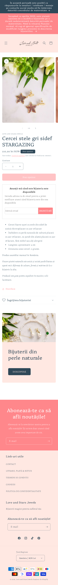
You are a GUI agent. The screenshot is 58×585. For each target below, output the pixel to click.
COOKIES (10, 484)
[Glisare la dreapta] (35, 128)
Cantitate (6, 160)
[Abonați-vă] (48, 441)
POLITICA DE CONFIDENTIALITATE (23, 491)
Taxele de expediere (18, 156)
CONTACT (11, 464)
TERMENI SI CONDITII (17, 477)
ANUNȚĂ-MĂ (45, 211)
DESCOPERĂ (19, 371)
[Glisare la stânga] (22, 128)
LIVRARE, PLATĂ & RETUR (19, 470)
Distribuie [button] (10, 288)
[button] (6, 43)
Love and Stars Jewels (24, 579)
